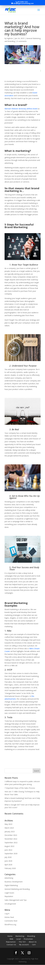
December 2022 (11, 835)
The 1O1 (22, 942)
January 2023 (10, 831)
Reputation (9, 896)
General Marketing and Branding (17, 889)
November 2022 (11, 839)
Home (9, 936)
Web (11, 939)
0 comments (22, 41)
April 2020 (8, 864)
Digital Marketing (11, 885)
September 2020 (11, 853)
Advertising (9, 878)
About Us (32, 942)
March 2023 (9, 828)
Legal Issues (9, 893)
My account (24, 944)
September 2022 (11, 842)
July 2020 (8, 857)
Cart (34, 944)
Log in (7, 913)
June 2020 (8, 861)
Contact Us (11, 944)
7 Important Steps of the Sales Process (20, 788)
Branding (31, 936)
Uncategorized (10, 904)
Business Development (14, 882)
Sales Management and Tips (16, 900)
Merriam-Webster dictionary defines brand (21, 109)
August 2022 (9, 846)
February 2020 (10, 868)
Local (18, 939)
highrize (10, 38)
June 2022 (8, 850)
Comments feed (11, 921)
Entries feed (9, 917)
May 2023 (8, 824)
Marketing (19, 936)
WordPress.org (10, 924)
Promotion (28, 939)
